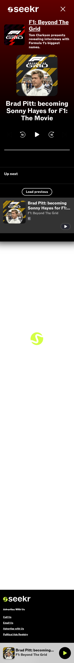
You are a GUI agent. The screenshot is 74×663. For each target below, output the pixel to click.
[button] (37, 215)
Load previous (37, 192)
